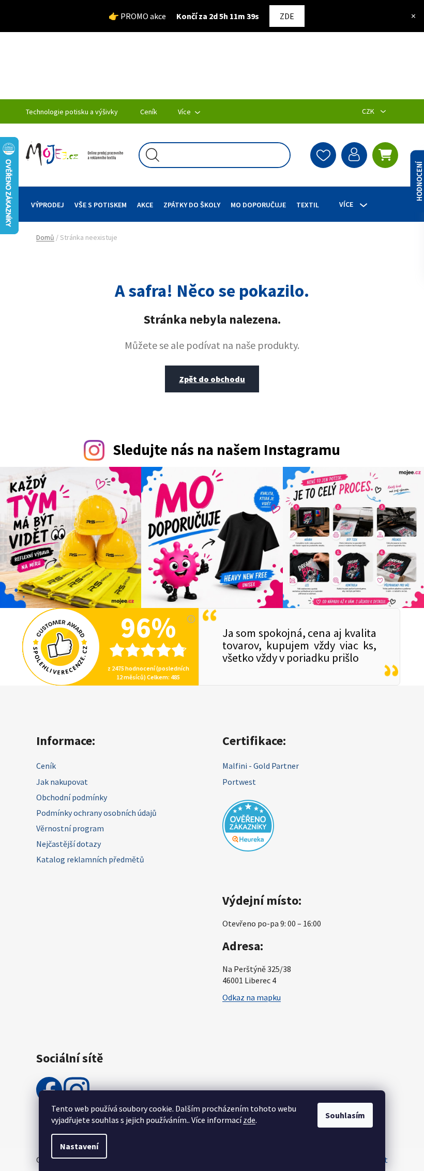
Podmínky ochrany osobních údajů (96, 810)
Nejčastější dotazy (68, 841)
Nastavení (75, 1146)
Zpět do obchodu (208, 379)
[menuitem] (47, 204)
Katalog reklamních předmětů (90, 856)
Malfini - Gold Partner (257, 763)
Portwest (235, 779)
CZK (361, 111)
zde (245, 1120)
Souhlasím (341, 1115)
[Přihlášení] (346, 155)
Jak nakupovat (62, 779)
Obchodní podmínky (71, 794)
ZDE (283, 16)
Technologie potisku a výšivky (72, 111)
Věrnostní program (70, 825)
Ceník (148, 111)
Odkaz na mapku (248, 995)
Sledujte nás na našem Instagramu (223, 449)
